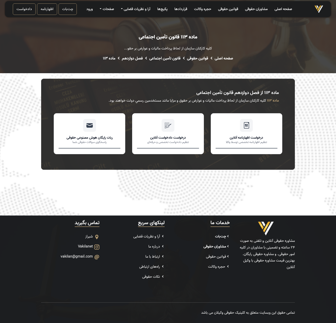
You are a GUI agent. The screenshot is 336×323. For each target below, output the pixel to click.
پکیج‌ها (162, 9)
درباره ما (154, 246)
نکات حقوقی (151, 277)
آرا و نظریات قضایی (137, 9)
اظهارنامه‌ (47, 9)
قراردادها (180, 9)
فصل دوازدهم (132, 59)
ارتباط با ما (153, 256)
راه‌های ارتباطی (150, 266)
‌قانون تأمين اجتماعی (165, 59)
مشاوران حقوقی (256, 9)
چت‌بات (67, 9)
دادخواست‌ (24, 9)
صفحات (108, 9)
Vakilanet (85, 246)
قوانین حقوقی (228, 9)
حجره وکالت (202, 9)
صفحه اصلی (283, 9)
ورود (89, 9)
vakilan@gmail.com (77, 256)
